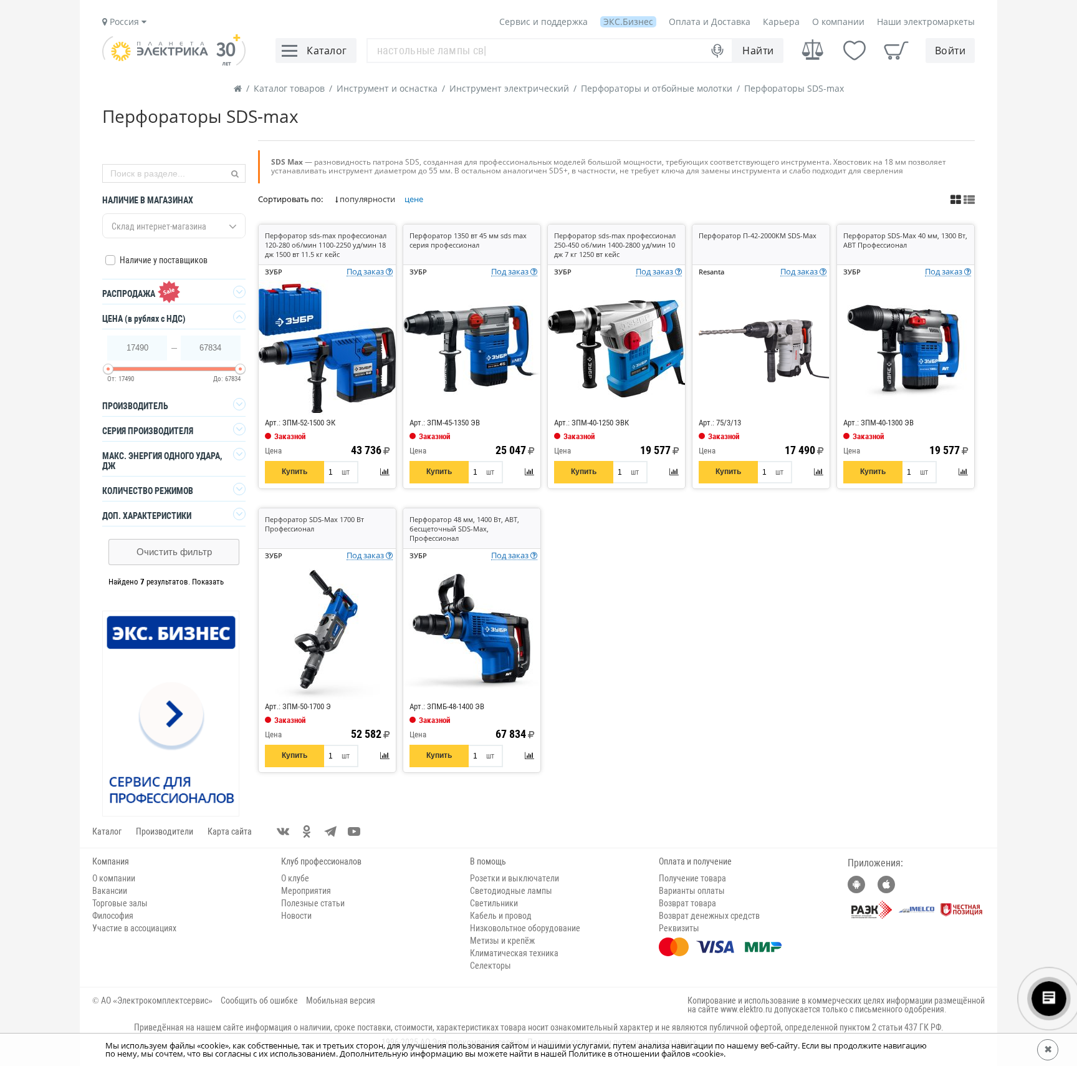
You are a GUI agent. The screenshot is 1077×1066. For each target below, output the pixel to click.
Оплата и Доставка (709, 21)
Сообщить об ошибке (259, 1000)
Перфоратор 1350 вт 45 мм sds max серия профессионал (468, 240)
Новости (296, 916)
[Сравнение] (812, 50)
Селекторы (490, 966)
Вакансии (109, 891)
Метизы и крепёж (502, 941)
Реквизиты (679, 928)
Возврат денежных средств (709, 916)
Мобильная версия (340, 1000)
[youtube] (354, 831)
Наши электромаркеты (926, 21)
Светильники (494, 903)
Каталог (107, 831)
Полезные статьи (313, 903)
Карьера (781, 21)
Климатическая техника (514, 953)
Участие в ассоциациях (134, 928)
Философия (112, 916)
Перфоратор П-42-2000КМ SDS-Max (757, 235)
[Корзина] (896, 50)
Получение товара (692, 878)
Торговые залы (120, 903)
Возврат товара (687, 903)
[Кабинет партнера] (171, 714)
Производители (164, 831)
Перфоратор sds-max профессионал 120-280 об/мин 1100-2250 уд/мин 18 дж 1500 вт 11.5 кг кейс (325, 245)
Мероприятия (306, 891)
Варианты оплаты (692, 891)
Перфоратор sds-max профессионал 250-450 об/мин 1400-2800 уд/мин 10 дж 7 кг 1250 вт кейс (615, 245)
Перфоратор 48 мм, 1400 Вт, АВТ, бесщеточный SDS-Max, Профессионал (464, 529)
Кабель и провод (501, 916)
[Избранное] (854, 50)
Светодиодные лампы (511, 891)
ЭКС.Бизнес (628, 21)
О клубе (295, 878)
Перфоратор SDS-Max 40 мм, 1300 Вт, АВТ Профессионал (905, 240)
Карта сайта (230, 831)
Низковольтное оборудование (525, 928)
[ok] (306, 831)
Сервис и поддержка (543, 21)
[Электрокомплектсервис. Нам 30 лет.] (174, 62)
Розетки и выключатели (514, 878)
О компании (838, 21)
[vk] (283, 831)
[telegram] (330, 831)
